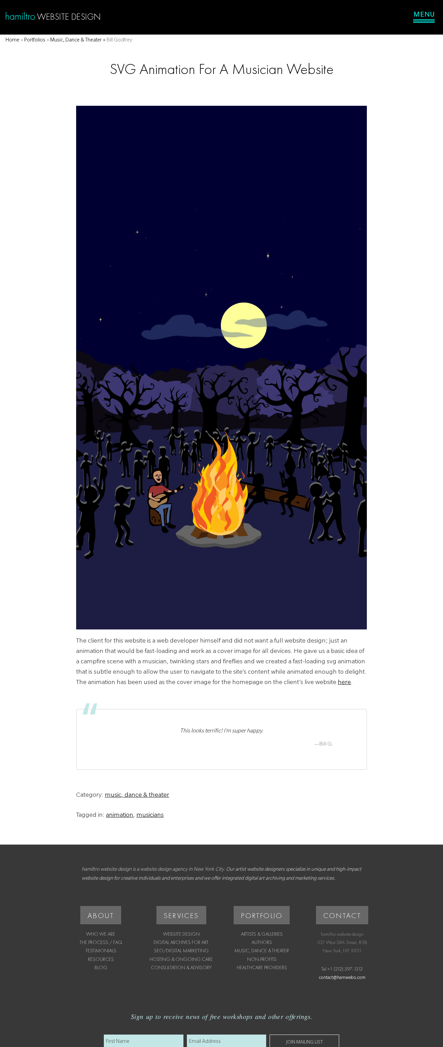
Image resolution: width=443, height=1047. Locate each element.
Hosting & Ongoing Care (181, 959)
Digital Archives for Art (181, 942)
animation (119, 815)
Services (181, 915)
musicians (150, 815)
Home (12, 41)
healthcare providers (262, 967)
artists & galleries (262, 934)
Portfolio (261, 915)
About (101, 915)
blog (100, 967)
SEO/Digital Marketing (181, 950)
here (344, 683)
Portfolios (34, 41)
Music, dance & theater (76, 41)
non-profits (262, 959)
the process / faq (101, 942)
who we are (100, 934)
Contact (342, 915)
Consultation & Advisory (181, 967)
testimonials (100, 950)
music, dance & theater (137, 795)
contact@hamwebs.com (342, 978)
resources (101, 959)
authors (262, 942)
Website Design (181, 934)
